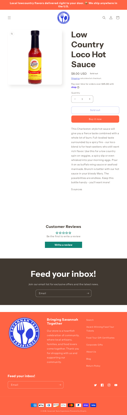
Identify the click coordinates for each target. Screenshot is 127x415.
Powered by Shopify (78, 411)
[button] (9, 17)
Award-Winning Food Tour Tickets (100, 328)
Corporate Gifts (94, 344)
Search (90, 320)
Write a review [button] (63, 244)
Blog (88, 358)
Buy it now (95, 119)
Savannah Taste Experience (58, 411)
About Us (91, 351)
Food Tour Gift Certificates (100, 337)
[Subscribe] (87, 293)
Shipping (75, 78)
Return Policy (93, 365)
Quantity (75, 93)
